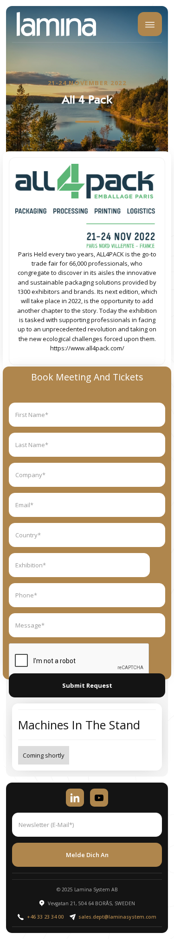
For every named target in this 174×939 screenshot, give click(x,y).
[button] (150, 24)
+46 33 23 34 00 (45, 917)
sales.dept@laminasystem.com (117, 917)
